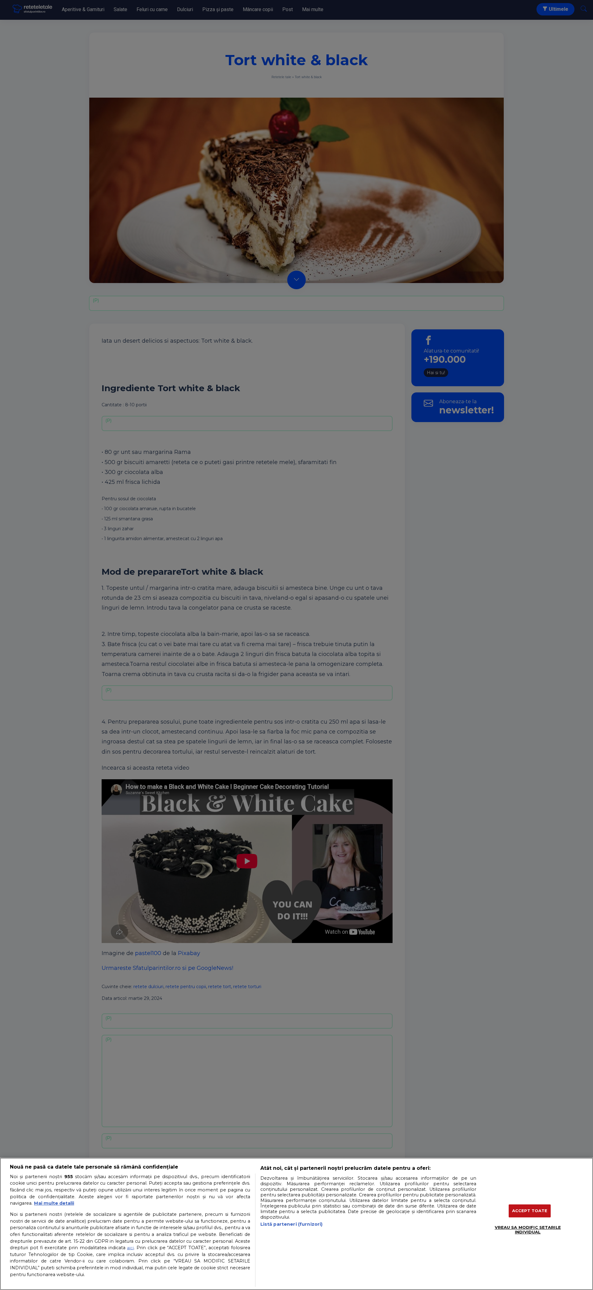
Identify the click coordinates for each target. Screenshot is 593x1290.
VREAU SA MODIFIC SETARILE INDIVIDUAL (528, 1230)
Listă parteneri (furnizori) (291, 1224)
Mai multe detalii (54, 1203)
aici (130, 1247)
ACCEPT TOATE (530, 1210)
